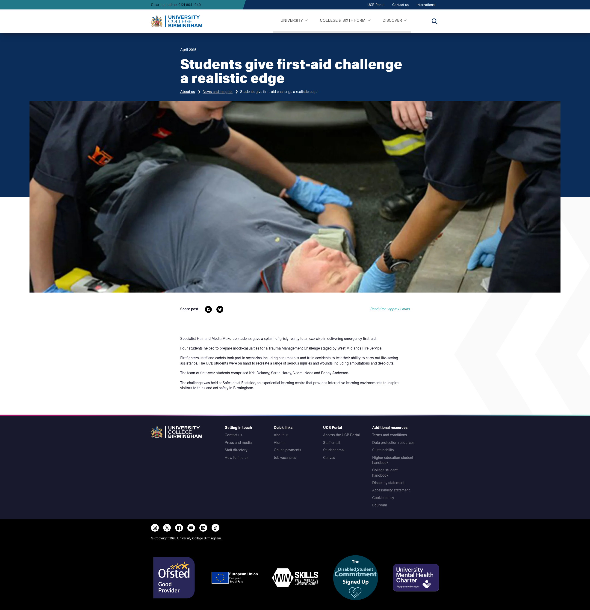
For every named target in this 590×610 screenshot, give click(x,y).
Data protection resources (393, 442)
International (426, 4)
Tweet (219, 309)
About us (187, 91)
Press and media (238, 442)
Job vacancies (285, 457)
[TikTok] (215, 528)
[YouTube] (191, 528)
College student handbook (385, 472)
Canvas (329, 457)
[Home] (176, 21)
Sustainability (383, 449)
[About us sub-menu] (405, 20)
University (291, 20)
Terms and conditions (389, 434)
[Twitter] (167, 528)
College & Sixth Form (343, 20)
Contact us (400, 4)
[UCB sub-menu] (306, 20)
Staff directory (236, 449)
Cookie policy (383, 497)
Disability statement (388, 482)
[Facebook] (179, 528)
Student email (334, 449)
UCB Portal (375, 4)
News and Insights (218, 91)
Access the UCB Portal (341, 434)
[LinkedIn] (203, 528)
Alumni (280, 442)
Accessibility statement (391, 489)
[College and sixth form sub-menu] (369, 20)
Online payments (287, 449)
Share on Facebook (208, 309)
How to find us (236, 457)
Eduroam (379, 504)
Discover (392, 20)
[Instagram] (155, 528)
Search (434, 21)
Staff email (331, 442)
